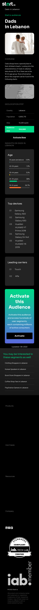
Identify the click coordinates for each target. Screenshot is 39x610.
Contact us (10, 498)
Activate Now (19, 137)
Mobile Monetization (14, 467)
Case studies (11, 481)
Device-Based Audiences (16, 414)
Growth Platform (12, 427)
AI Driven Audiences (14, 419)
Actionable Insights (14, 436)
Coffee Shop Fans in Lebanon (16, 382)
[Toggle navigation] (35, 4)
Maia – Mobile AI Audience (17, 410)
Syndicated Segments (15, 423)
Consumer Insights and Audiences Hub (15, 450)
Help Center (10, 502)
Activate (19, 336)
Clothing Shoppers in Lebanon (16, 363)
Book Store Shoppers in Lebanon (17, 375)
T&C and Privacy (12, 494)
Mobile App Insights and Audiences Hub (16, 457)
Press (7, 524)
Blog (7, 485)
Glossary (9, 489)
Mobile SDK (10, 432)
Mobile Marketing (13, 463)
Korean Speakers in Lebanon (15, 369)
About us (9, 515)
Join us (8, 520)
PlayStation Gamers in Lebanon (16, 388)
